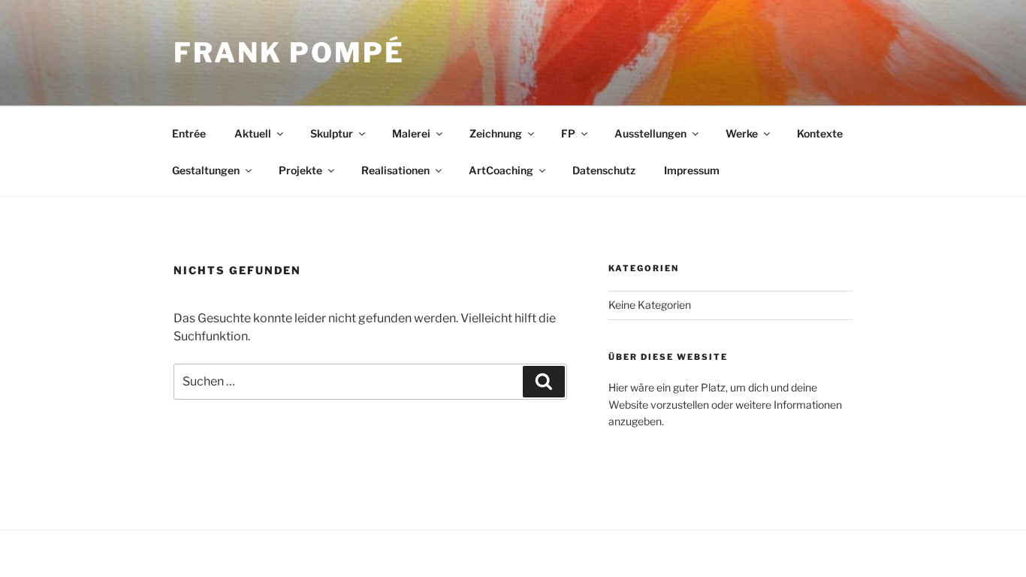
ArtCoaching (501, 170)
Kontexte (820, 133)
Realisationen (395, 170)
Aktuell (252, 133)
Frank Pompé (289, 52)
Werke (742, 133)
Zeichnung (495, 133)
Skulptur (331, 133)
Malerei (411, 133)
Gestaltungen (206, 170)
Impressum (692, 170)
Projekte (300, 170)
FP (568, 133)
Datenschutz (603, 170)
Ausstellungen (650, 133)
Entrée (189, 133)
